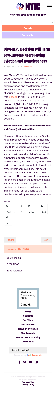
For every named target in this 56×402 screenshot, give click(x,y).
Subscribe (28, 35)
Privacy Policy (28, 385)
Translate (37, 355)
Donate (28, 28)
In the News (12, 264)
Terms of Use (28, 382)
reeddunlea (27, 66)
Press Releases (14, 270)
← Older (10, 240)
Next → (46, 240)
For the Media (13, 258)
